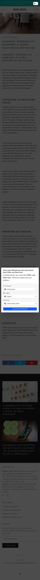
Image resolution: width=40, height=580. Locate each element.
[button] (35, 3)
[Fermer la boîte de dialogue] (37, 268)
